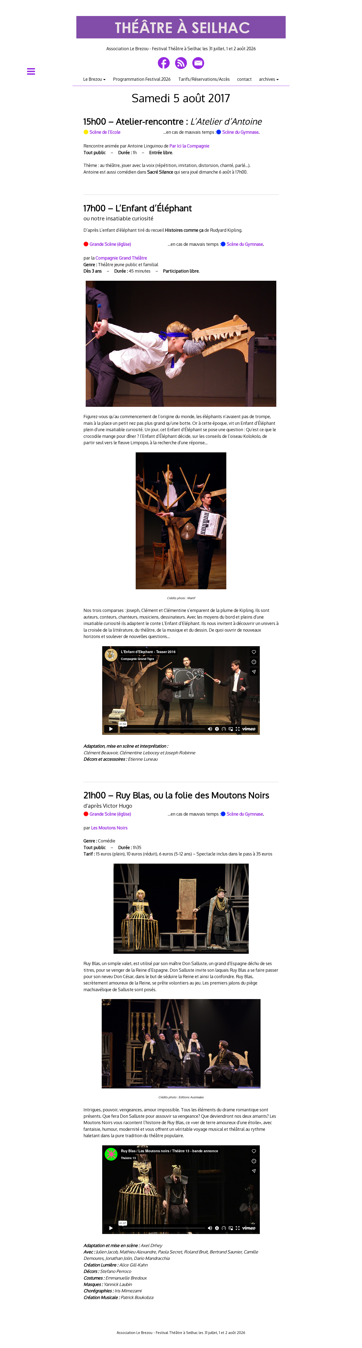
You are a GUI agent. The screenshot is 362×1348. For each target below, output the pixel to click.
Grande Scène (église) (110, 244)
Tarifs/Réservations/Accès (204, 79)
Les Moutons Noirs (109, 827)
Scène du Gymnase (240, 132)
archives (267, 79)
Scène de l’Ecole (105, 132)
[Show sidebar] (31, 71)
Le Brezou (92, 79)
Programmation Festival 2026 (142, 79)
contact (244, 79)
